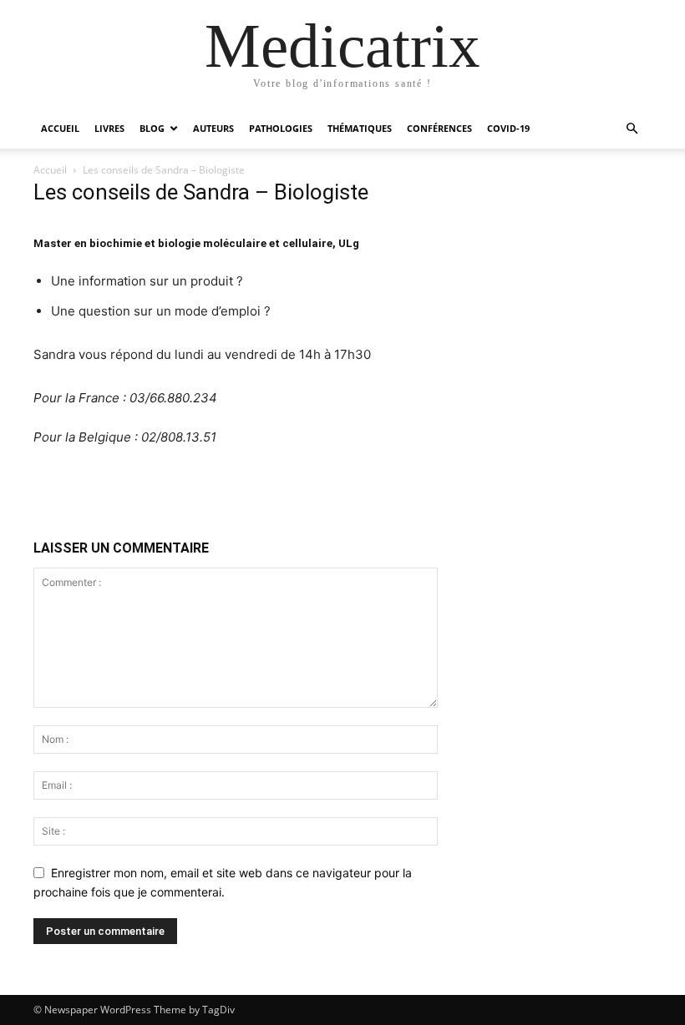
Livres (109, 128)
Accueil (60, 128)
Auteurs (213, 128)
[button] (631, 129)
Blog (152, 128)
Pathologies (280, 128)
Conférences (439, 128)
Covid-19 (508, 128)
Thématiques (359, 128)
